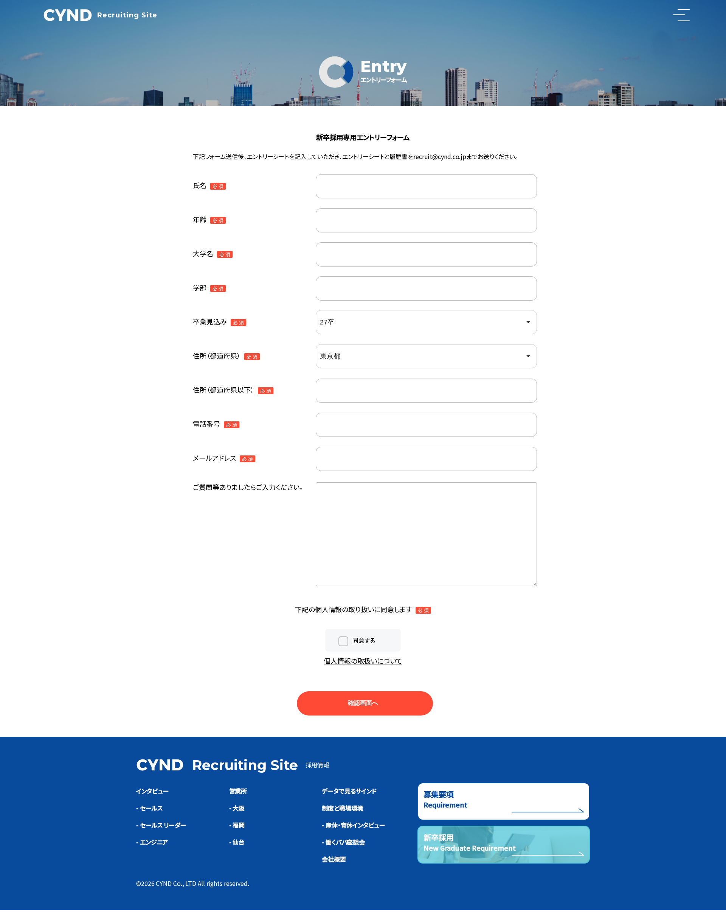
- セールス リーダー (161, 824)
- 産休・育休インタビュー (353, 824)
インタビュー (152, 790)
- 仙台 (237, 842)
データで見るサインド (349, 790)
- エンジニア (152, 842)
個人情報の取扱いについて (363, 661)
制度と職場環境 (342, 807)
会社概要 (334, 859)
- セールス (149, 807)
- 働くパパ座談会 (343, 842)
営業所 (238, 790)
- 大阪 (237, 807)
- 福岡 (237, 824)
